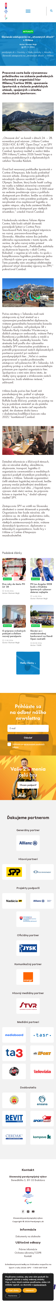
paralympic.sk (8, 52)
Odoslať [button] (28, 737)
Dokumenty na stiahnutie (28, 1236)
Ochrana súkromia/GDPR (28, 1252)
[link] (28, 1195)
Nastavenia (12, 1296)
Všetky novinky (34, 52)
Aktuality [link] (28, 31)
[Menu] (28, 11)
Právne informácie (28, 1249)
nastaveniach (39, 1285)
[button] (51, 11)
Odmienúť (30, 1290)
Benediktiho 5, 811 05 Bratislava (28, 1180)
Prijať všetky (13, 1290)
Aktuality (48, 52)
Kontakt (28, 1256)
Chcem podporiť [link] (28, 785)
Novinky (21, 52)
